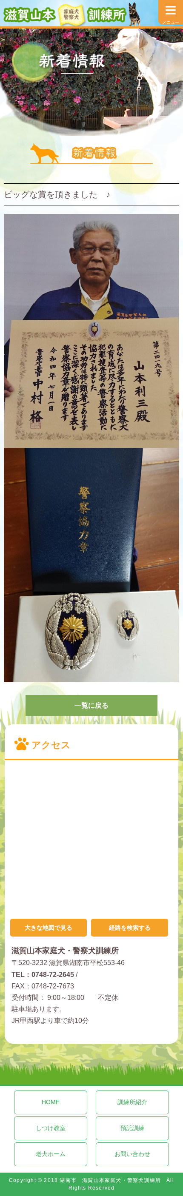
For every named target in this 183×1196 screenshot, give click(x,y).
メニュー (170, 12)
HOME (51, 1102)
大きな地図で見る (48, 927)
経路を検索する (130, 927)
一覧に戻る (91, 705)
